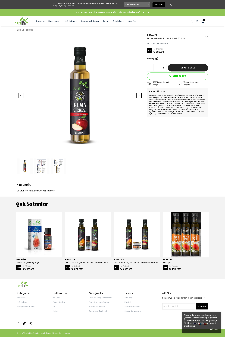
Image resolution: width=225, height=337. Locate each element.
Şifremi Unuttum (132, 306)
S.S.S (55, 306)
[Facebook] (18, 323)
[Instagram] (24, 323)
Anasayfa (40, 21)
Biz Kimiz (56, 297)
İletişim (106, 21)
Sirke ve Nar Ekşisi (25, 29)
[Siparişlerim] (197, 21)
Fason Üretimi (59, 302)
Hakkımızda (53, 21)
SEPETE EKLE (188, 67)
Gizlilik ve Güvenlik (97, 306)
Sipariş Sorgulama (132, 311)
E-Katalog (117, 21)
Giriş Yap (132, 21)
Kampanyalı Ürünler (90, 21)
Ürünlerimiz (70, 21)
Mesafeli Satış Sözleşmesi (100, 297)
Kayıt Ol (127, 302)
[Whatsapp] (31, 323)
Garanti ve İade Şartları (99, 302)
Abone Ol (202, 306)
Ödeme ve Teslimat (98, 311)
